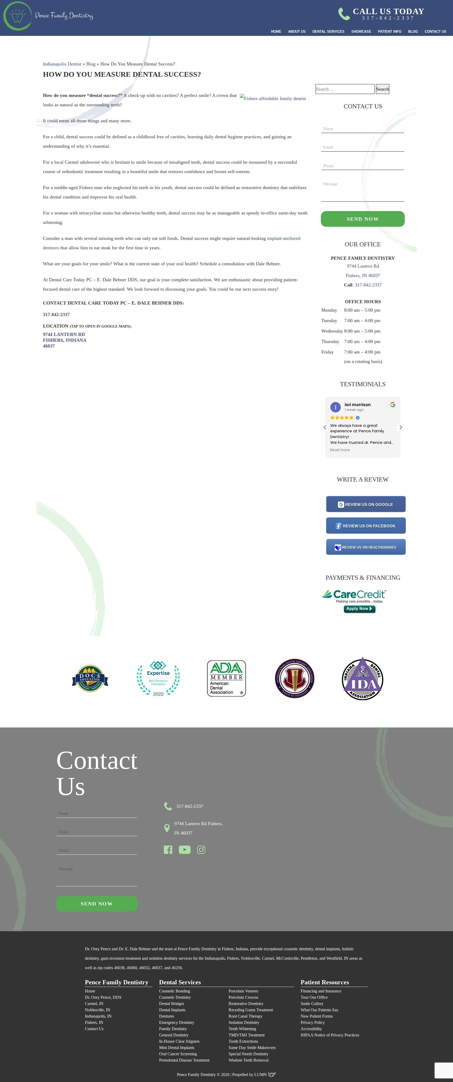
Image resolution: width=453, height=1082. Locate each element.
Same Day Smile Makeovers (252, 1047)
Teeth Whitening (242, 1028)
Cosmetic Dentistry (175, 997)
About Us (297, 32)
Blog (413, 32)
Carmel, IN (94, 1003)
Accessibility (311, 1028)
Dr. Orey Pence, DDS (103, 997)
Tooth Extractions (243, 1041)
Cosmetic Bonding (174, 991)
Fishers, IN (94, 1022)
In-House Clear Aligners (179, 1041)
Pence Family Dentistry (116, 982)
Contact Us (435, 32)
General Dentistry (173, 1035)
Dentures (166, 1016)
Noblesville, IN (97, 1010)
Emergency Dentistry (176, 1022)
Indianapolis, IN (98, 1016)
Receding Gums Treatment (251, 1010)
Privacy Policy (313, 1022)
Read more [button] (340, 450)
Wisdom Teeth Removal (248, 1060)
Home (276, 32)
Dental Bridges (171, 1003)
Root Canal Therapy (245, 1016)
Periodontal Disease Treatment (184, 1060)
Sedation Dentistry (244, 1022)
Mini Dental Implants (176, 1047)
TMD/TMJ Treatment (247, 1035)
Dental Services (328, 32)
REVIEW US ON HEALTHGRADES (369, 547)
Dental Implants (172, 1010)
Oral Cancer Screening (178, 1054)
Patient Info (389, 32)
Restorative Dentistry (246, 1003)
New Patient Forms (317, 1016)
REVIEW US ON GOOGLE (369, 504)
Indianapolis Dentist (62, 64)
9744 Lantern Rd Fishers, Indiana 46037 (65, 340)
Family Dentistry (173, 1028)
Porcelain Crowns (243, 997)
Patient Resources (325, 982)
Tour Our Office (314, 997)
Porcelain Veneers (243, 991)
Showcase (361, 32)
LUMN (261, 1074)
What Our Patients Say (319, 1010)
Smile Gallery (312, 1003)
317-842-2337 (56, 314)
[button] (401, 427)
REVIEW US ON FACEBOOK (369, 526)
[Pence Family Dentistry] (48, 16)
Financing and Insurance (321, 991)
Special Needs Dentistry (248, 1054)
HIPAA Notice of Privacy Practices (330, 1035)
